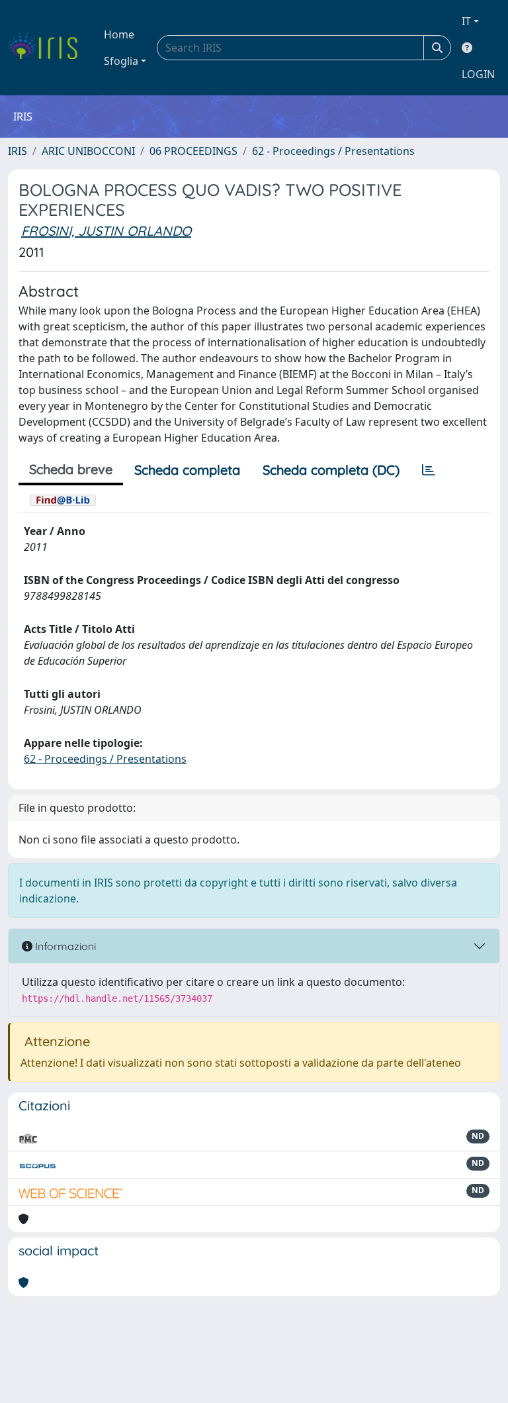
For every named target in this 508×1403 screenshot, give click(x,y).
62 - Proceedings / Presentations (333, 151)
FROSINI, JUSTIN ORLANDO (106, 230)
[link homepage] (48, 48)
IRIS (17, 151)
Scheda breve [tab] (70, 469)
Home (119, 34)
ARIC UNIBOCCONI (88, 151)
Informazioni (64, 946)
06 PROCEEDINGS (193, 151)
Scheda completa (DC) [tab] (331, 469)
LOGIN (478, 74)
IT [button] (466, 21)
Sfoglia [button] (121, 61)
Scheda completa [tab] (187, 469)
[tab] (428, 470)
